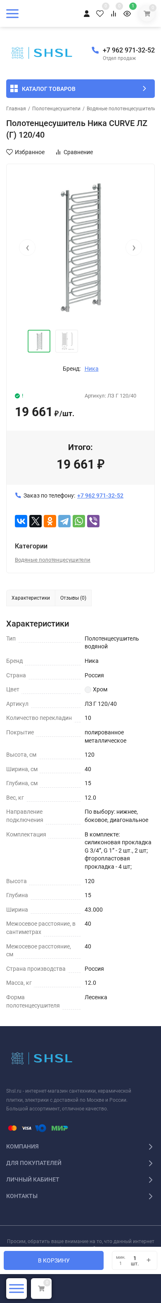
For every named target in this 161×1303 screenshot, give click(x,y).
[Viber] (93, 521)
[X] (35, 521)
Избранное (30, 152)
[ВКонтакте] (21, 521)
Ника (92, 369)
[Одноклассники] (50, 521)
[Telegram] (64, 521)
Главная (16, 108)
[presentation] (27, 247)
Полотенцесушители (56, 108)
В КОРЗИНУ (54, 1260)
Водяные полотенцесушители (121, 108)
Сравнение (78, 152)
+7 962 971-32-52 (129, 50)
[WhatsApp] (79, 521)
